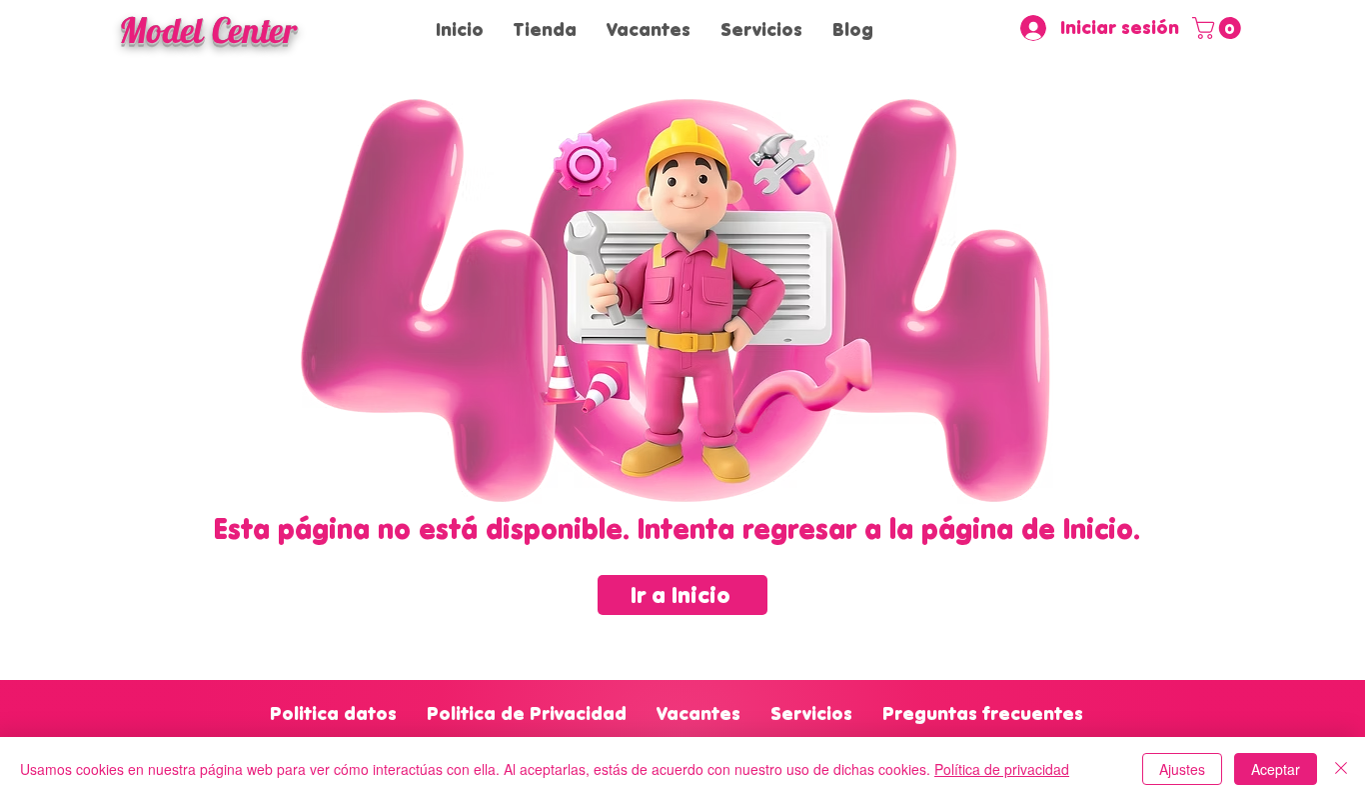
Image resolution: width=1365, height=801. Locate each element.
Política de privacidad (1001, 769)
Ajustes (1182, 769)
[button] (1219, 28)
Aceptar (1275, 769)
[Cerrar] (1341, 769)
